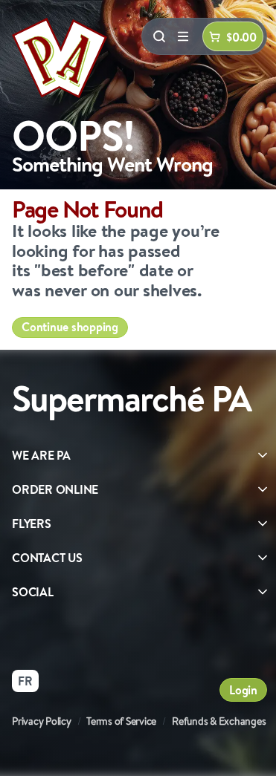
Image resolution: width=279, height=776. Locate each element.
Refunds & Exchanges (219, 721)
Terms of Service (121, 721)
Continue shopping (70, 327)
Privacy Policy (41, 721)
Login (243, 690)
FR (25, 681)
